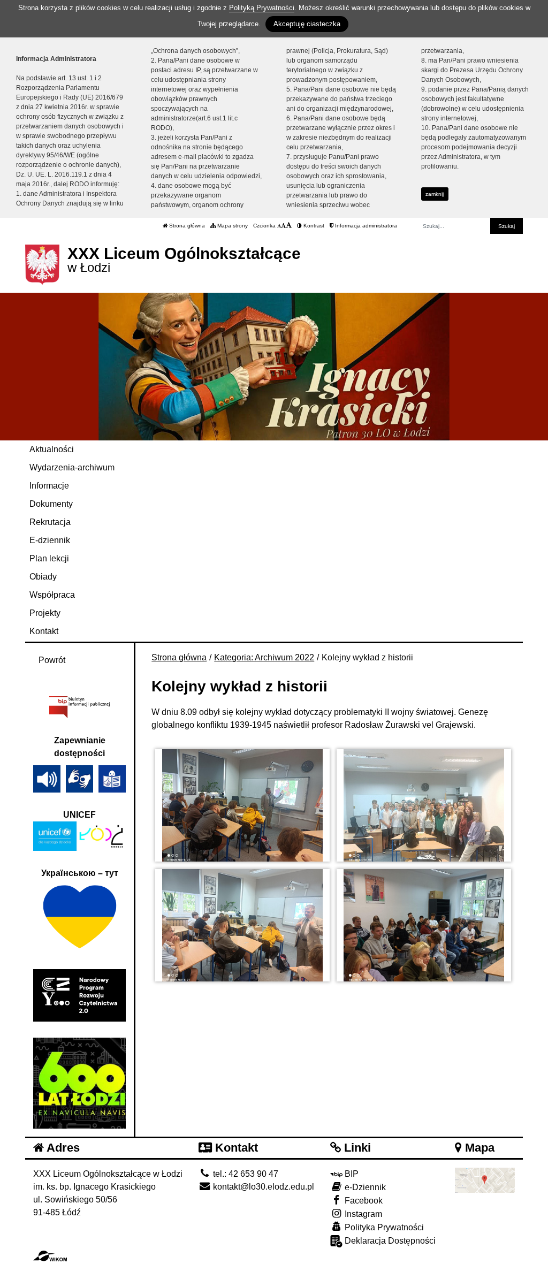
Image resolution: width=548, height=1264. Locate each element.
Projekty (44, 613)
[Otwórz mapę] (485, 1179)
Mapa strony (232, 226)
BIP (350, 1173)
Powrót (52, 660)
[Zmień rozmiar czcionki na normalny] (279, 226)
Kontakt (43, 631)
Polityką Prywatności (261, 8)
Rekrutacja (50, 522)
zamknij (434, 194)
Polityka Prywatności (383, 1227)
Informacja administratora (365, 226)
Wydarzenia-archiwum (72, 467)
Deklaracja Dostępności (389, 1240)
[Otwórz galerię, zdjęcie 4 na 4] (424, 925)
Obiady (43, 576)
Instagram (362, 1214)
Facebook (362, 1200)
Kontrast (313, 226)
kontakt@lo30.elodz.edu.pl (262, 1186)
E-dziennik (49, 540)
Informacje (49, 485)
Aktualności (51, 449)
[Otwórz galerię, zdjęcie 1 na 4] (242, 805)
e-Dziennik (364, 1187)
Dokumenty (51, 503)
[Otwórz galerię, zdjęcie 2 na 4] (424, 805)
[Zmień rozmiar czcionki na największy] (289, 226)
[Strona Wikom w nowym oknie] (50, 1256)
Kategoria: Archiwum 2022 (264, 657)
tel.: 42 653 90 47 (244, 1173)
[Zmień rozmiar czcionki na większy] (283, 226)
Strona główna (186, 226)
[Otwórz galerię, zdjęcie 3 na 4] (242, 925)
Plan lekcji (49, 558)
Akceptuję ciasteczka (306, 24)
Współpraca (52, 594)
